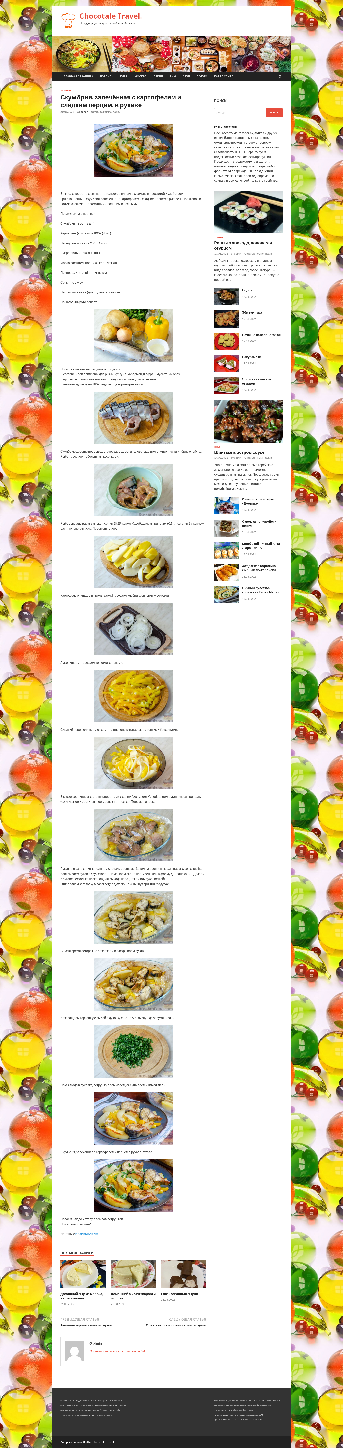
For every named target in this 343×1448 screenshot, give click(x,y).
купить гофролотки (225, 126)
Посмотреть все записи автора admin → (119, 1351)
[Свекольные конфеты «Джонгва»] (226, 513)
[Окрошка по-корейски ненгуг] (226, 535)
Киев (124, 76)
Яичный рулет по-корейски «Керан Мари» (260, 590)
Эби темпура (252, 312)
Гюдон (247, 290)
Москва (140, 76)
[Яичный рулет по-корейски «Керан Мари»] (226, 602)
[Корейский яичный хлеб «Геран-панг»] (226, 557)
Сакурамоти (251, 357)
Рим (173, 76)
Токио (202, 76)
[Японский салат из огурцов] (226, 393)
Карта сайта (223, 76)
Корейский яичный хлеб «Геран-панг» (261, 546)
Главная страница (78, 76)
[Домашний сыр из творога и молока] (133, 1289)
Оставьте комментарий (105, 111)
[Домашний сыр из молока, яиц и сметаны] (83, 1289)
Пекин (158, 76)
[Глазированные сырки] (183, 1289)
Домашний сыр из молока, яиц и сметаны (81, 1296)
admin (84, 111)
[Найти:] (248, 112)
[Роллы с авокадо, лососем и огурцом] (248, 234)
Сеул (186, 76)
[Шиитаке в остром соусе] (248, 443)
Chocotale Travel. (110, 16)
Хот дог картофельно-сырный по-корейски (259, 568)
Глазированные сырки (179, 1294)
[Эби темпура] (226, 326)
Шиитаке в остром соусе (239, 452)
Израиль (106, 76)
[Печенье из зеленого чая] (226, 349)
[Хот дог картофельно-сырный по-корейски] (226, 580)
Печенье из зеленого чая (261, 335)
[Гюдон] (226, 304)
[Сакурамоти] (226, 371)
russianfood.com (86, 1234)
